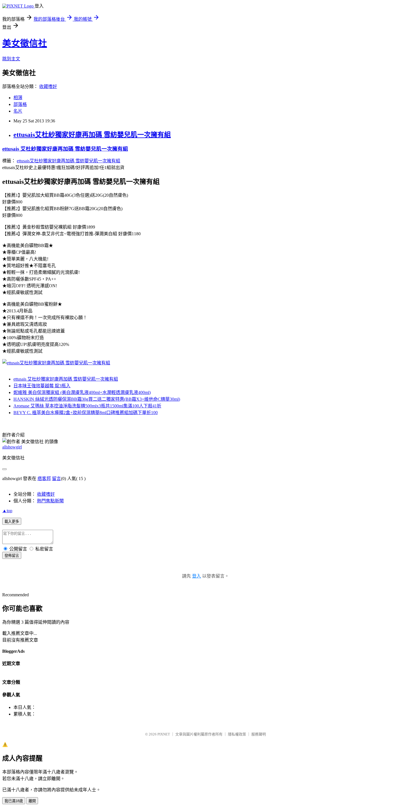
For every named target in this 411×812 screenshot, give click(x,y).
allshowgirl (12, 447)
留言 (56, 478)
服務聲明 (258, 734)
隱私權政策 (237, 734)
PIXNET (163, 734)
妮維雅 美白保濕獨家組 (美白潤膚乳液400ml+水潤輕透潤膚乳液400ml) (82, 392)
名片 (17, 111)
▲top (7, 510)
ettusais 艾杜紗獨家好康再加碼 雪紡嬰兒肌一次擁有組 (65, 149)
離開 (32, 801)
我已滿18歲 (13, 801)
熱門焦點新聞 (50, 500)
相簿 (17, 97)
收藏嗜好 (48, 86)
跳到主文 (11, 58)
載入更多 (11, 521)
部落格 (20, 104)
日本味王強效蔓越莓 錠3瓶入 (41, 385)
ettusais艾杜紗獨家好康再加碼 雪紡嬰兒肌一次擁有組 (92, 134)
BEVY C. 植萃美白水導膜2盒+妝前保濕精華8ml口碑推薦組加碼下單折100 (85, 412)
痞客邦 (44, 478)
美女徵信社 (24, 43)
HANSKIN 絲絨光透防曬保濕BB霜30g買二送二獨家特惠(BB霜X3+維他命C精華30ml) (96, 399)
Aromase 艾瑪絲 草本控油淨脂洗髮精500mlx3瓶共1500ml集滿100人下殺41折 (87, 405)
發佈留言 (11, 556)
